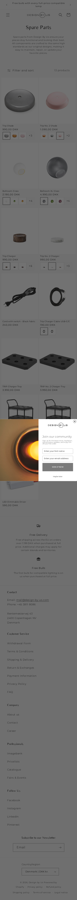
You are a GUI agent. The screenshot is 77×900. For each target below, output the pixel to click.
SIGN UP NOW (57, 467)
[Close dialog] (74, 421)
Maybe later (57, 476)
